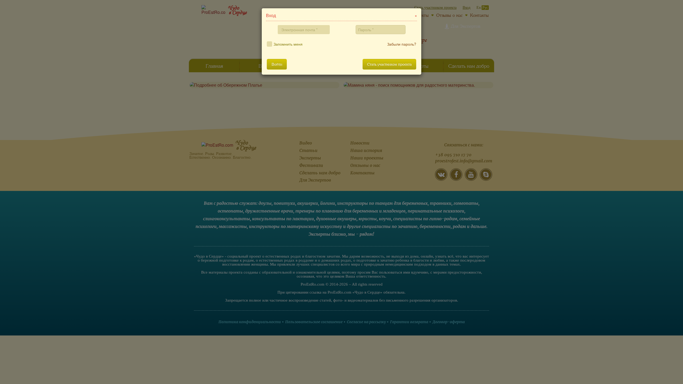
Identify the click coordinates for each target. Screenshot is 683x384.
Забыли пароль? (401, 44)
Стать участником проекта (389, 64)
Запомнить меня (288, 44)
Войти (277, 64)
